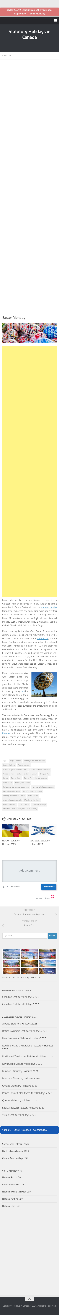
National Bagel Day (11, 1206)
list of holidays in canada (32, 791)
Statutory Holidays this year (14, 809)
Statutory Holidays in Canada (29, 34)
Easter (5, 778)
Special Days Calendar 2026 (15, 1144)
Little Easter (33, 796)
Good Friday (42, 638)
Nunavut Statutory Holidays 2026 (20, 1071)
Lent (23, 691)
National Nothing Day (12, 1199)
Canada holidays (24, 765)
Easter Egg (28, 778)
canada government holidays (34, 761)
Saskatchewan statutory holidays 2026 (23, 1107)
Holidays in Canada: (22, 783)
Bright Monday (15, 761)
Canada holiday (9, 765)
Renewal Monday (9, 804)
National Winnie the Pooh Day (16, 1191)
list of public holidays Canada (14, 796)
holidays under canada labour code (16, 787)
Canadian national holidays (39, 769)
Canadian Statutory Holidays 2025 (20, 1004)
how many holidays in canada (43, 787)
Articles (6, 55)
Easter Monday (41, 778)
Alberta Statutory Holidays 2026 (19, 1023)
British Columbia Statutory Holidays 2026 (24, 1030)
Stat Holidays (24, 804)
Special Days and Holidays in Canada (21, 977)
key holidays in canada (11, 791)
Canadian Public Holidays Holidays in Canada (20, 774)
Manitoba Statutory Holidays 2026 (21, 1078)
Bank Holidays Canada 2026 (15, 1151)
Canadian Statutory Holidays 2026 (20, 996)
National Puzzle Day (11, 1177)
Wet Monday (32, 809)
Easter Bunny (16, 778)
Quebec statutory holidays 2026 (19, 1100)
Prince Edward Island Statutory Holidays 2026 (27, 1092)
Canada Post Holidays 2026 (15, 1158)
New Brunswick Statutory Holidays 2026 (24, 1038)
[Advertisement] (29, 188)
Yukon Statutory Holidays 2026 (19, 1114)
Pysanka (6, 733)
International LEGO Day (13, 1184)
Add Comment (49, 887)
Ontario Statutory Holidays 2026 (20, 1085)
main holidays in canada (12, 800)
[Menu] (55, 20)
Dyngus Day (44, 774)
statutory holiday (49, 607)
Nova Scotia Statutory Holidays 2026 (22, 1063)
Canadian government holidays (15, 769)
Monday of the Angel (32, 800)
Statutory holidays (39, 804)
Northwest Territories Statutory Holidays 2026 (27, 1056)
